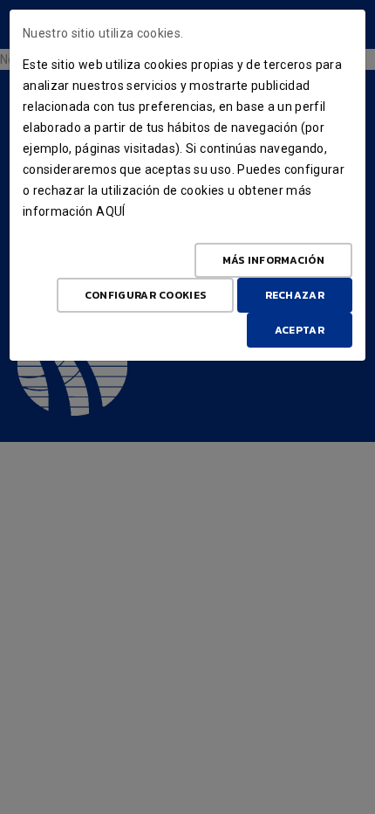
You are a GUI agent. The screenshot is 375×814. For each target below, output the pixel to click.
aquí (110, 211)
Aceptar (299, 330)
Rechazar (294, 295)
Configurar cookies (145, 295)
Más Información (273, 260)
